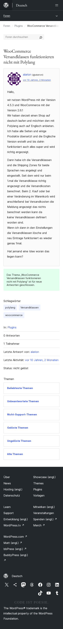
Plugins (19, 25)
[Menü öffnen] (57, 5)
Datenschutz (12, 495)
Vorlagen (38, 495)
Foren (7, 15)
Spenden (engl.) (45, 519)
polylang (10, 307)
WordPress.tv (14, 525)
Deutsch (17, 576)
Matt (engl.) (13, 543)
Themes (38, 483)
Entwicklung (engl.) (16, 519)
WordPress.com (15, 536)
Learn (7, 507)
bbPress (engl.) (15, 549)
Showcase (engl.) (44, 477)
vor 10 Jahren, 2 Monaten (37, 80)
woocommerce (14, 315)
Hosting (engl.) (13, 489)
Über (7, 477)
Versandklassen (29, 307)
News (7, 483)
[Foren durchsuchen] (40, 37)
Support (9, 513)
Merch (39, 525)
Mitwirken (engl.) (44, 507)
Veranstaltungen (43, 513)
